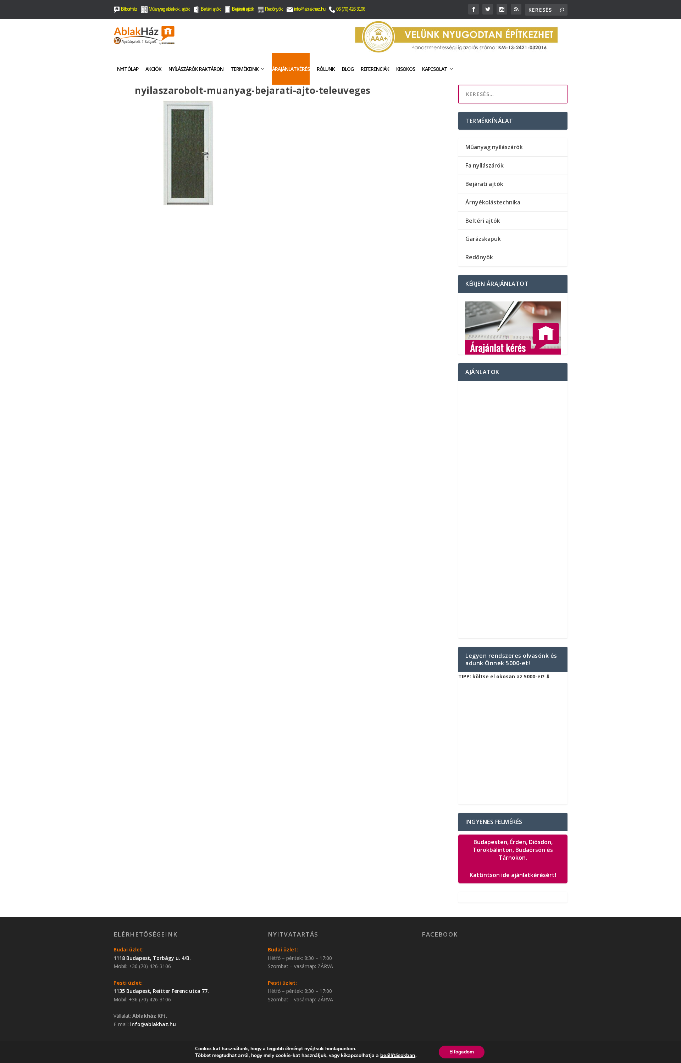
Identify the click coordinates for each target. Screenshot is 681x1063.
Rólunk (326, 69)
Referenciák (375, 69)
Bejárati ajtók (242, 9)
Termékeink (245, 69)
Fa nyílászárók (484, 165)
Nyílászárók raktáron (195, 69)
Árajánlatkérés (291, 69)
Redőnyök (273, 9)
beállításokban (397, 1055)
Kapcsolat (434, 69)
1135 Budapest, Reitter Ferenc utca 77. (161, 991)
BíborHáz (128, 9)
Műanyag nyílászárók (494, 147)
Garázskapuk (483, 239)
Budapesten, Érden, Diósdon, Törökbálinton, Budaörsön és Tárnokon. (513, 858)
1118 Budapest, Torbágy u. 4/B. (152, 958)
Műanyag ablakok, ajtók (169, 9)
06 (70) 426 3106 (350, 9)
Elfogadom (461, 1051)
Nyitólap (127, 69)
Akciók (153, 69)
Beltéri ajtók (210, 9)
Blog (348, 69)
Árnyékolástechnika (492, 202)
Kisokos (405, 69)
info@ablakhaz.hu (309, 9)
